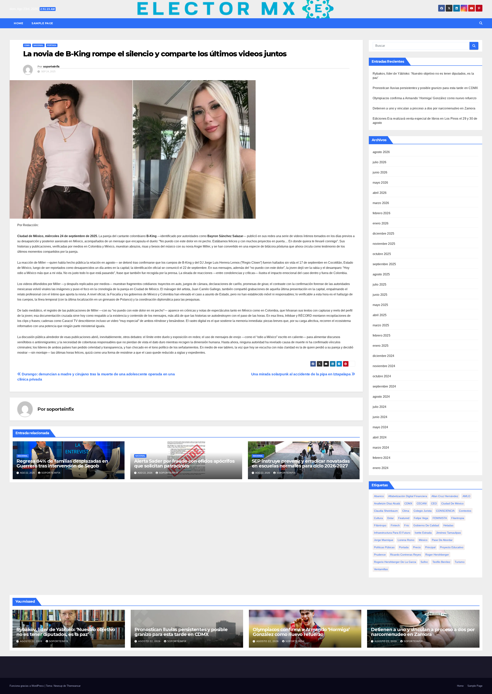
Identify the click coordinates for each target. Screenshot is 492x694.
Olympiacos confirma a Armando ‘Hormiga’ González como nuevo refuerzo (425, 98)
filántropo (380, 525)
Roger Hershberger (437, 554)
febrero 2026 (381, 213)
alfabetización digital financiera (407, 496)
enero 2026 (381, 223)
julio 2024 (379, 406)
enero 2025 (381, 345)
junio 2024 (380, 417)
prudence (380, 554)
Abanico (379, 496)
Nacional (38, 45)
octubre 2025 (382, 254)
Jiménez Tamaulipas (448, 532)
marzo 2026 (381, 203)
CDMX (27, 45)
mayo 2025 (380, 305)
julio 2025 (379, 284)
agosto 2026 (381, 152)
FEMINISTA (440, 518)
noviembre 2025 (384, 243)
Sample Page (42, 23)
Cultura (378, 518)
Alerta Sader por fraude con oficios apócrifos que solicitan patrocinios (184, 463)
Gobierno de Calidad (426, 525)
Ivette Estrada (423, 532)
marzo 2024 (381, 447)
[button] (480, 23)
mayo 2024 (380, 427)
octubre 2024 (382, 376)
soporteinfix (51, 66)
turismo (460, 561)
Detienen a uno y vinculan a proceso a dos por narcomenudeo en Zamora (424, 108)
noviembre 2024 (384, 366)
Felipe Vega (421, 518)
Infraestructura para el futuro (392, 532)
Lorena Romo (406, 540)
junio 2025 (380, 294)
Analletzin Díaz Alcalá (387, 503)
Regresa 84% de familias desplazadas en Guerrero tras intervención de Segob (62, 463)
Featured (403, 518)
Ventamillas (381, 569)
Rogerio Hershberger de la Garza (395, 561)
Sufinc (424, 561)
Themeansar (74, 685)
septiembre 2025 (384, 264)
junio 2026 (380, 172)
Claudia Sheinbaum (386, 510)
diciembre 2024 (383, 355)
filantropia (457, 518)
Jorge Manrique (383, 540)
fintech (395, 525)
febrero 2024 (381, 457)
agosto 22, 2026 (31, 641)
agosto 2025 (381, 274)
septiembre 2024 (384, 386)
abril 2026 (380, 192)
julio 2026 (379, 162)
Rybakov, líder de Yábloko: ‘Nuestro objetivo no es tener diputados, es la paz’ (65, 632)
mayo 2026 (380, 182)
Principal (430, 547)
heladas (448, 525)
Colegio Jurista (423, 510)
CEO (434, 503)
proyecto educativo (451, 547)
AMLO (466, 496)
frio (406, 525)
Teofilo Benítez (441, 561)
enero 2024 (381, 468)
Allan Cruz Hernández (444, 496)
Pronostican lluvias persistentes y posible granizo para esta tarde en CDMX (425, 88)
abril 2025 (380, 315)
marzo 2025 (381, 325)
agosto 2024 (381, 396)
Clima (405, 510)
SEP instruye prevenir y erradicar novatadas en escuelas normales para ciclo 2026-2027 (301, 463)
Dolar (390, 518)
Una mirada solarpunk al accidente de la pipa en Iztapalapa (301, 374)
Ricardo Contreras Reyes (405, 554)
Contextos (465, 510)
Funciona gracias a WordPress (27, 685)
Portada (51, 45)
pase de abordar (442, 540)
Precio (417, 547)
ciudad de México (452, 503)
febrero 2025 (381, 335)
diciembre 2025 (383, 233)
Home (18, 23)
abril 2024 (380, 437)
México (423, 540)
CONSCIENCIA (445, 510)
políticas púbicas (384, 547)
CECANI (422, 503)
